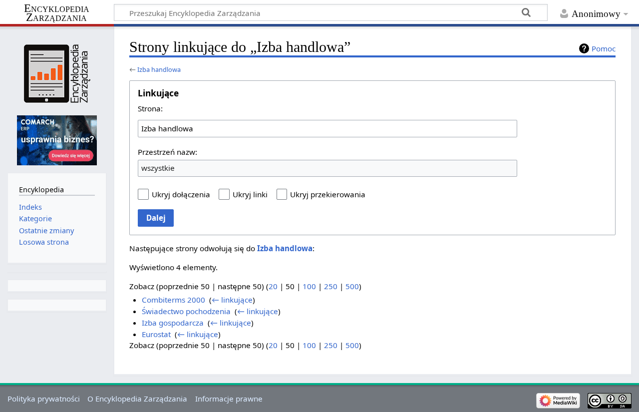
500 (352, 286)
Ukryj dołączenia (181, 194)
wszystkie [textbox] (158, 168)
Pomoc (604, 48)
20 (273, 286)
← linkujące (232, 300)
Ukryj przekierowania (327, 194)
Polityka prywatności (43, 399)
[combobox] (327, 128)
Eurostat (156, 334)
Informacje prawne (229, 399)
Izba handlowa (159, 69)
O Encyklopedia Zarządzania (137, 399)
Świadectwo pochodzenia (186, 311)
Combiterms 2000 (173, 300)
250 (330, 286)
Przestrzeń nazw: (167, 152)
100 (309, 286)
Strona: (150, 108)
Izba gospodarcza (173, 323)
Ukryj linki (250, 194)
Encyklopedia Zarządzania (56, 13)
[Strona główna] (56, 73)
